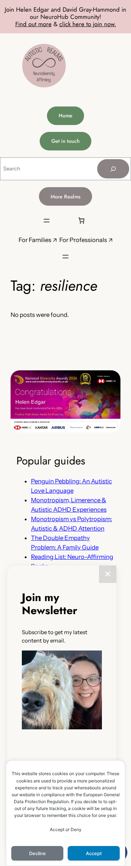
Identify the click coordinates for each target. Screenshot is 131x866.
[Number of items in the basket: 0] (81, 220)
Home (65, 115)
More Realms (65, 196)
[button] (62, 691)
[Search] (113, 168)
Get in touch (65, 141)
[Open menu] (46, 220)
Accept (94, 853)
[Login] (63, 220)
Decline (37, 853)
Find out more (33, 24)
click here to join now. (87, 24)
